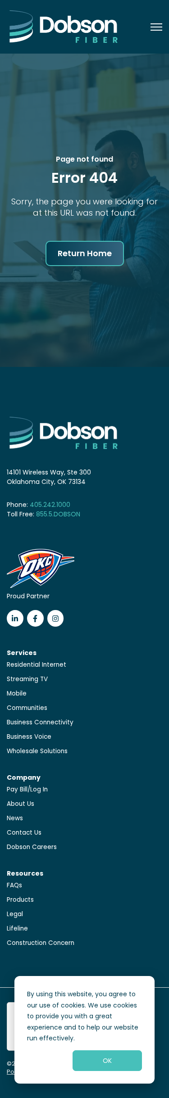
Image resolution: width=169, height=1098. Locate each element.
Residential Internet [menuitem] (36, 664)
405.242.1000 (50, 504)
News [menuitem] (15, 818)
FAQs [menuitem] (14, 885)
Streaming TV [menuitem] (27, 679)
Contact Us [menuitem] (24, 832)
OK (107, 1060)
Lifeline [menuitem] (17, 928)
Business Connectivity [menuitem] (40, 722)
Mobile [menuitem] (17, 693)
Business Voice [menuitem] (29, 736)
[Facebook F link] (35, 618)
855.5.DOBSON (58, 514)
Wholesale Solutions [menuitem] (37, 751)
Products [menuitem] (20, 899)
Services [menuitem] (22, 652)
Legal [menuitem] (15, 914)
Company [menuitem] (24, 777)
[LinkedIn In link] (15, 618)
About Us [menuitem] (20, 804)
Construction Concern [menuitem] (40, 943)
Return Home (85, 253)
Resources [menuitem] (25, 873)
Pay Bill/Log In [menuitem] (27, 789)
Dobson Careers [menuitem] (32, 847)
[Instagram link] (55, 618)
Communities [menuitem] (27, 708)
